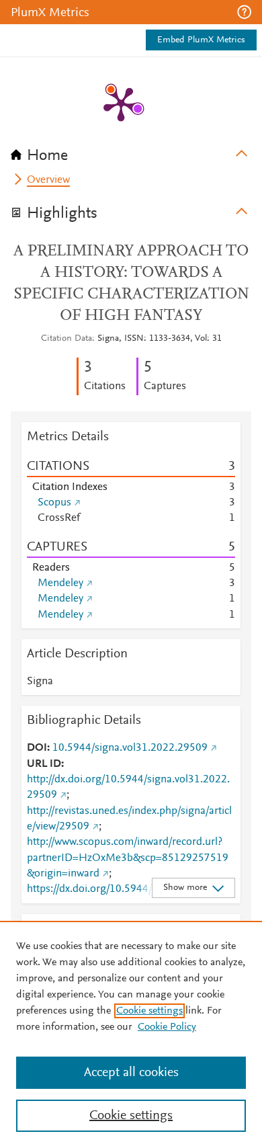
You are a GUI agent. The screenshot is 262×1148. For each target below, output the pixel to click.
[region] (131, 1034)
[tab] (131, 151)
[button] (244, 12)
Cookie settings (149, 1011)
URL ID (44, 764)
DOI (37, 748)
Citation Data (66, 338)
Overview (48, 180)
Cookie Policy (167, 1027)
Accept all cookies (131, 1072)
